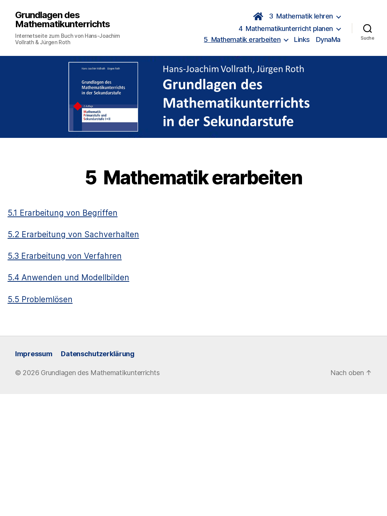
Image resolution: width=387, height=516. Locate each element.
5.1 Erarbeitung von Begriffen (63, 213)
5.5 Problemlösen (40, 299)
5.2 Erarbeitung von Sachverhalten (73, 234)
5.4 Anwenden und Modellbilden (68, 277)
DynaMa (328, 39)
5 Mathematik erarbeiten (242, 39)
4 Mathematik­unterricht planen (285, 28)
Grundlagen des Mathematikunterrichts (62, 20)
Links (302, 39)
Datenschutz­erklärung (98, 354)
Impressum (34, 354)
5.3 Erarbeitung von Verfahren (65, 256)
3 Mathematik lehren (301, 16)
